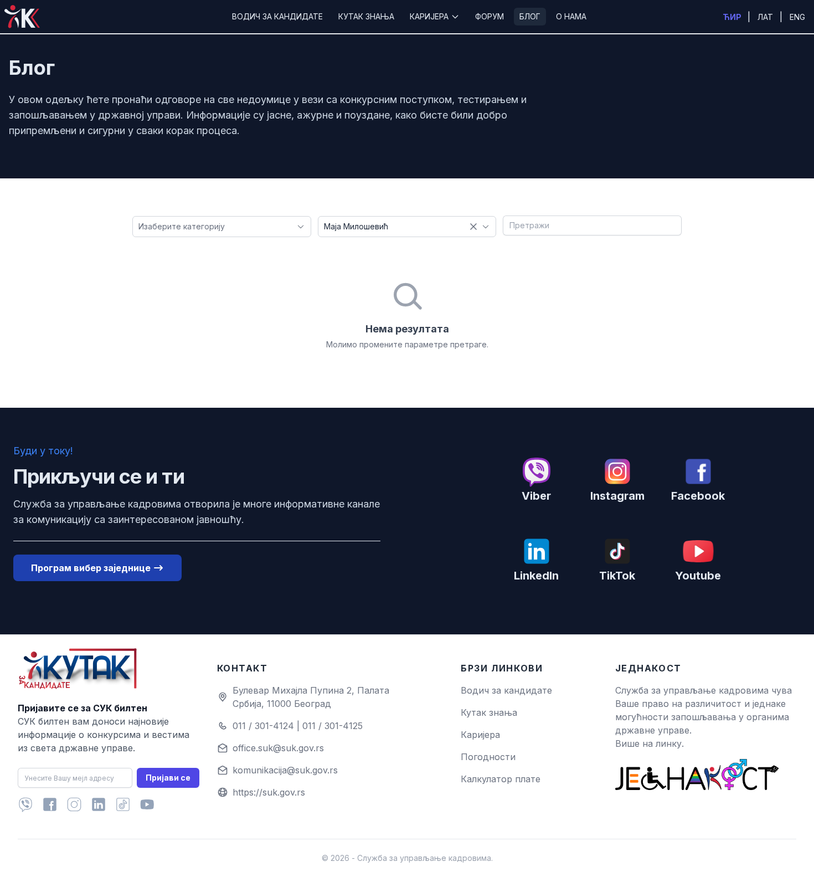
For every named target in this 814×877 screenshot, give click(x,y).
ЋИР (733, 17)
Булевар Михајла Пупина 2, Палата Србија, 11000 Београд (311, 697)
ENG (797, 17)
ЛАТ (766, 17)
